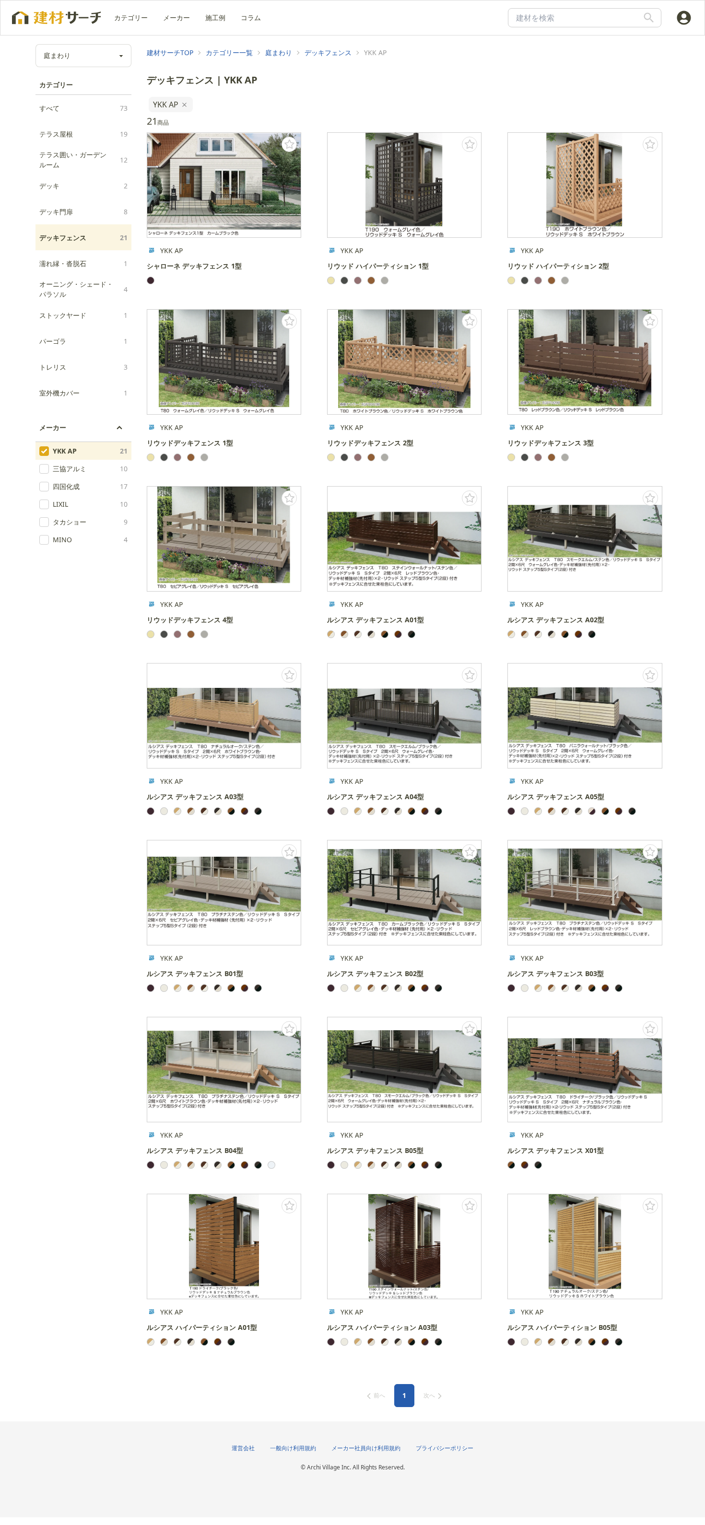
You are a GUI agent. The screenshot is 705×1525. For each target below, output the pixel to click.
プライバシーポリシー (444, 1448)
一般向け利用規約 (293, 1448)
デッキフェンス (83, 237)
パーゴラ (83, 341)
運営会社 (243, 1448)
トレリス (83, 367)
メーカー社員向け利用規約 (365, 1448)
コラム (251, 17)
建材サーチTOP (170, 52)
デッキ (83, 185)
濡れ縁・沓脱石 (83, 263)
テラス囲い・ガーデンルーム (83, 159)
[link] (170, 53)
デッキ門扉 (83, 211)
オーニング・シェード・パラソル (83, 289)
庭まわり (278, 52)
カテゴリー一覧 (229, 52)
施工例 (215, 17)
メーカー (176, 17)
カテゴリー (131, 17)
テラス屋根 (83, 134)
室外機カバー (83, 392)
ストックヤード (83, 315)
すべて (83, 108)
